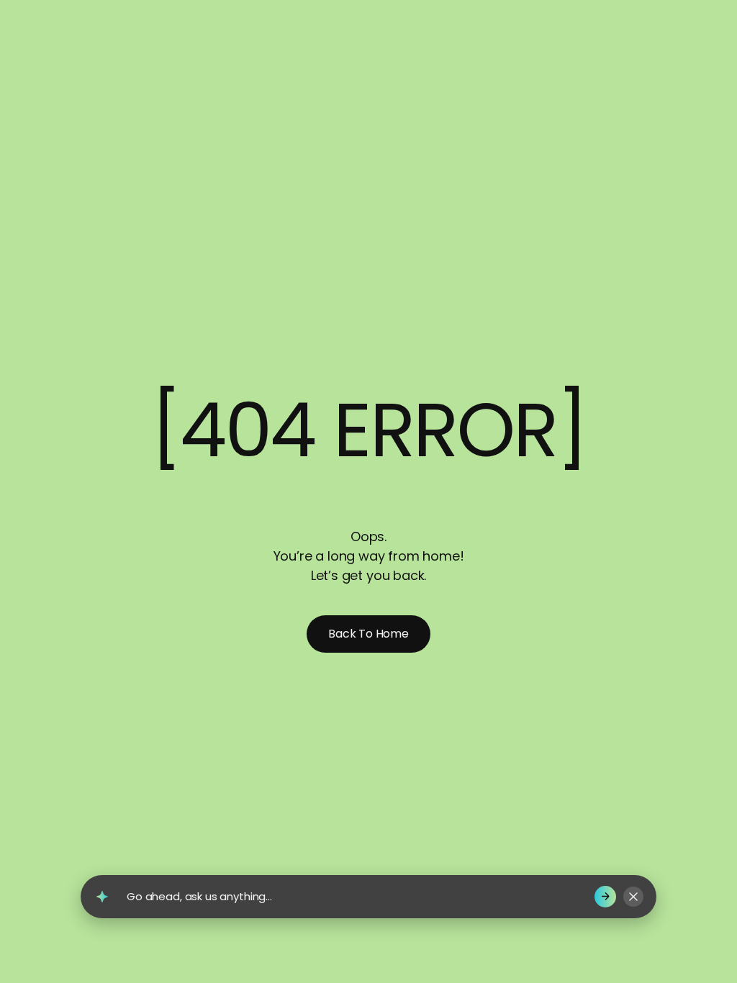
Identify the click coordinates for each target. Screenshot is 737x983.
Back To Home (368, 633)
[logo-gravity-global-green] (185, 20)
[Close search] (633, 897)
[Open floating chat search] (102, 896)
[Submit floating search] (605, 896)
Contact (619, 20)
